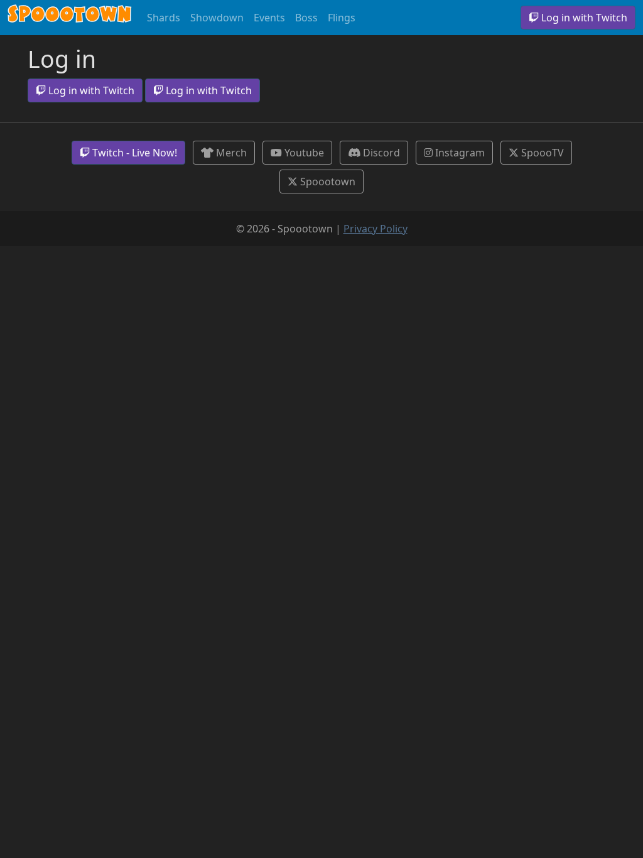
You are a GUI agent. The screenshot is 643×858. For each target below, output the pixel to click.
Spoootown (70, 17)
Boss (306, 17)
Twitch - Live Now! (133, 153)
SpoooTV (541, 153)
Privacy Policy (375, 229)
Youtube (303, 153)
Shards (163, 17)
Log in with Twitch (583, 17)
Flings (341, 17)
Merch (230, 153)
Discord (380, 153)
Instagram (459, 153)
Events (269, 17)
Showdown (217, 17)
